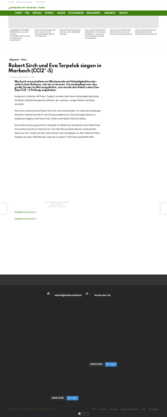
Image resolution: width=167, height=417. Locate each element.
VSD (27, 13)
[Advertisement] (137, 252)
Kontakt (11, 2)
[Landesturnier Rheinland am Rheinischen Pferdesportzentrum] (3, 208)
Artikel (37, 13)
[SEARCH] (157, 13)
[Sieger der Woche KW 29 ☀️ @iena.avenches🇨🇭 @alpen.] (102, 356)
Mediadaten (40, 2)
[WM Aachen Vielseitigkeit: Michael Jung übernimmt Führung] (71, 22)
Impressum (113, 409)
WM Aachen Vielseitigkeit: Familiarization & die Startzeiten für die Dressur (146, 32)
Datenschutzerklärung (24, 2)
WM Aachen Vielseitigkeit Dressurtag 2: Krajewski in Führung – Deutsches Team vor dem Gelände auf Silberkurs (95, 34)
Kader (61, 13)
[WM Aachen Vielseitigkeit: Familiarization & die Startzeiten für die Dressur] (146, 22)
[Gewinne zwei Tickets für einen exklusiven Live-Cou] (102, 327)
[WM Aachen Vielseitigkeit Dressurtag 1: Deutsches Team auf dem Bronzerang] (121, 22)
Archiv (123, 13)
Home (94, 409)
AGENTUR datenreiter (47, 409)
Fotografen (76, 13)
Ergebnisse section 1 (26, 212)
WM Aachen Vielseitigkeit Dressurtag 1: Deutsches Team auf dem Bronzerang (121, 32)
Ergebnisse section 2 (26, 218)
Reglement (94, 13)
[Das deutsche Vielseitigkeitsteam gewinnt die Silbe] (64, 373)
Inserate (109, 13)
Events (49, 13)
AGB (143, 409)
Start (18, 13)
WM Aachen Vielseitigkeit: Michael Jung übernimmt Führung (70, 32)
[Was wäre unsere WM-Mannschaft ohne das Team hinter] (64, 327)
